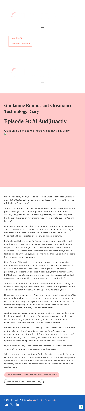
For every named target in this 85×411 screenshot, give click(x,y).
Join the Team (18, 38)
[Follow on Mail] (6, 405)
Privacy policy (51, 400)
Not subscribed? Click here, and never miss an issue (32, 375)
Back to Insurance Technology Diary (24, 382)
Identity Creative (36, 400)
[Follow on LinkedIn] (18, 405)
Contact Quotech (20, 44)
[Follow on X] (12, 405)
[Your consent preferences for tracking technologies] (81, 407)
